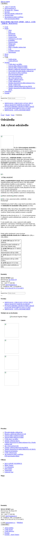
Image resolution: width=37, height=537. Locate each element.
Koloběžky (11, 40)
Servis (6, 54)
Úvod (6, 27)
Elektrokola (11, 33)
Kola (9, 32)
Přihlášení (20, 522)
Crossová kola (12, 37)
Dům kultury (8, 468)
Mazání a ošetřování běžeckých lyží (15, 434)
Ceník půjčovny (13, 61)
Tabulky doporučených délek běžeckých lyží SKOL (20, 449)
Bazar (6, 56)
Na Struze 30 (13, 279)
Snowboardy (12, 52)
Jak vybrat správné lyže (15, 78)
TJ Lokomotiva (9, 467)
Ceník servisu (12, 59)
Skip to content (5, 1)
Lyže (9, 49)
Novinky (7, 12)
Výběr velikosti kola (14, 81)
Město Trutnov (9, 465)
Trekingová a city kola (15, 39)
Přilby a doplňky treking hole (17, 47)
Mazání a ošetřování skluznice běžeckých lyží (22, 69)
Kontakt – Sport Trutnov (12, 534)
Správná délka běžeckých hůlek (17, 66)
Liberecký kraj (9, 472)
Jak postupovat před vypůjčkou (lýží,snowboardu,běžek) (14, 17)
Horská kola (12, 35)
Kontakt (7, 93)
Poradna (7, 62)
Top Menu (4, 3)
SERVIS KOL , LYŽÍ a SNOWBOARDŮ (17, 110)
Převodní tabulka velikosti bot (13, 13)
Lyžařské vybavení (14, 50)
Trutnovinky (8, 470)
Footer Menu (5, 524)
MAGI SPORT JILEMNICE (13, 463)
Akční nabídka (9, 528)
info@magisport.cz (10, 8)
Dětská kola (11, 44)
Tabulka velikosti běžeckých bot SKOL (20, 86)
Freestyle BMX (13, 42)
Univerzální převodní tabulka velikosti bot (20, 71)
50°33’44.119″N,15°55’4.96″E (14, 288)
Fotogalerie (8, 91)
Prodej (6, 28)
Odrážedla (11, 45)
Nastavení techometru (14, 76)
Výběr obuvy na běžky (15, 64)
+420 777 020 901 (10, 7)
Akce (10, 30)
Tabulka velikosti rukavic (15, 79)
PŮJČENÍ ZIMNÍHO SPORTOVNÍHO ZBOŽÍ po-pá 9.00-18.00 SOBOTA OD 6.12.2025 (19, 107)
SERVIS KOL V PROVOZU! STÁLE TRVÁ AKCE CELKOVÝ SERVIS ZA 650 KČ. (19, 104)
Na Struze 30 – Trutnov (12, 10)
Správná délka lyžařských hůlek (17, 67)
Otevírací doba (9, 15)
